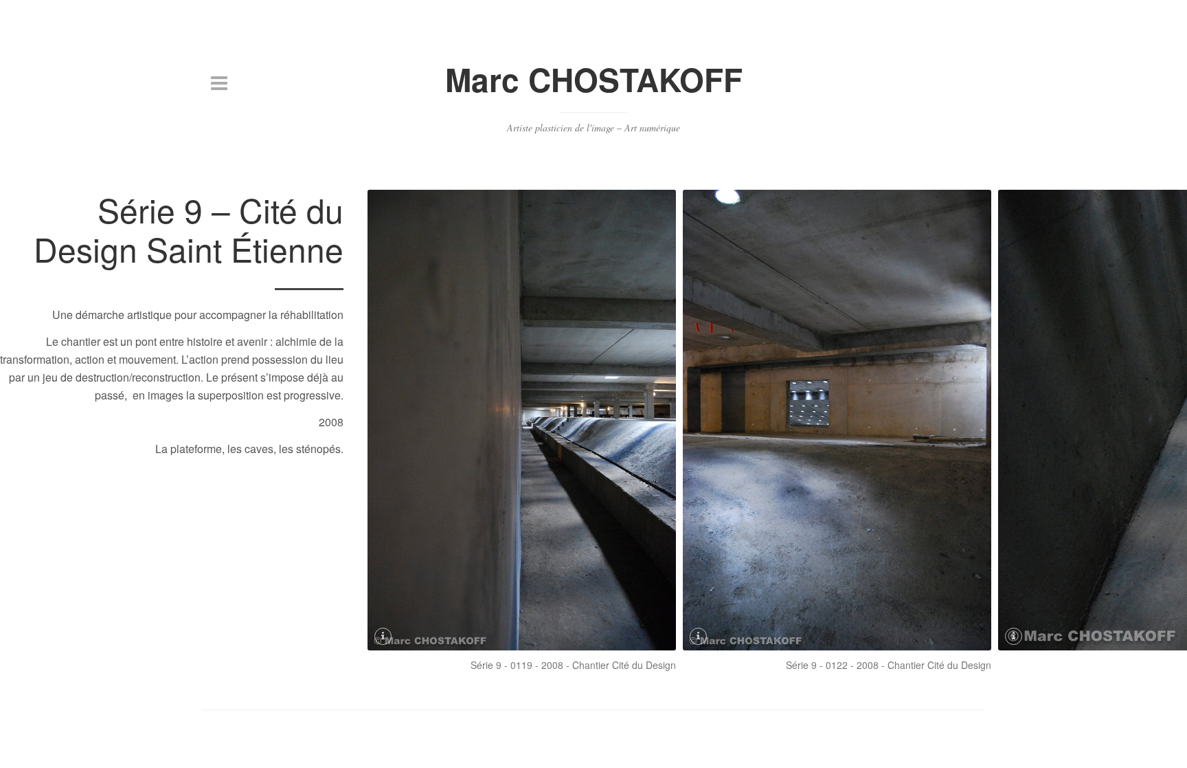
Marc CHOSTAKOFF (594, 79)
